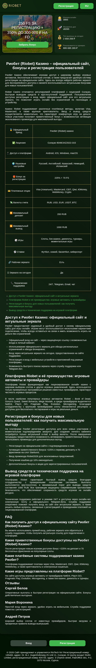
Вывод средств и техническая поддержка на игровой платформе (43, 310)
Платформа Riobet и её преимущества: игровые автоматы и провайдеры (47, 300)
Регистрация (66, 6)
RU (86, 6)
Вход (29, 643)
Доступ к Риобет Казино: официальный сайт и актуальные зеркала (44, 296)
